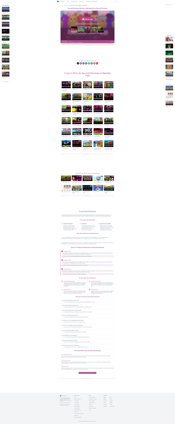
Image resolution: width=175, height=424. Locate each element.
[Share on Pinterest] (97, 63)
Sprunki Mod (81, 1)
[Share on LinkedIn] (86, 63)
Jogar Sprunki (88, 1)
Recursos (90, 404)
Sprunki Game (66, 5)
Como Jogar (91, 406)
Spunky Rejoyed (77, 406)
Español (111, 402)
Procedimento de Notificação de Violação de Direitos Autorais (65, 405)
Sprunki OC (76, 411)
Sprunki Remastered (77, 417)
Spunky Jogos (94, 1)
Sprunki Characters (77, 409)
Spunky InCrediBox (74, 1)
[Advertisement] (5, 95)
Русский (105, 406)
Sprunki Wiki (76, 415)
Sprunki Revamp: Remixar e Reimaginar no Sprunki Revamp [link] (78, 5)
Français (111, 400)
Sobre (90, 409)
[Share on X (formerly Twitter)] (78, 63)
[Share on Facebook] (81, 63)
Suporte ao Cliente (92, 397)
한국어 (105, 402)
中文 (110, 397)
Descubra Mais (91, 402)
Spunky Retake (76, 408)
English (105, 397)
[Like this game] (111, 41)
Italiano (111, 404)
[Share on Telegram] (92, 63)
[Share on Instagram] (83, 63)
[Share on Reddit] (94, 63)
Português (105, 404)
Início (68, 1)
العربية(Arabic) (112, 406)
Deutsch (105, 400)
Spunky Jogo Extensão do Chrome (65, 402)
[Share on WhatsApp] (89, 63)
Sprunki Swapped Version (80, 242)
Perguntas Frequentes (92, 408)
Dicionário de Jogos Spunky (79, 413)
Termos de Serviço (92, 400)
